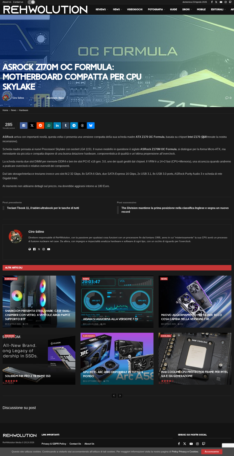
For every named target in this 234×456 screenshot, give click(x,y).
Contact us (18, 2)
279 (26, 324)
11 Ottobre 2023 (93, 381)
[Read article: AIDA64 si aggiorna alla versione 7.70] (117, 302)
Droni (186, 9)
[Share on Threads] (82, 125)
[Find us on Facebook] (212, 2)
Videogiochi (135, 9)
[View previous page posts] (113, 395)
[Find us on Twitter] (216, 2)
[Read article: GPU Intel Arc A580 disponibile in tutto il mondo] (117, 359)
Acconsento (212, 451)
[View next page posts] (120, 395)
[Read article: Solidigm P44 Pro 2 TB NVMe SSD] (39, 359)
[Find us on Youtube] (221, 2)
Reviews (101, 9)
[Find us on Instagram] (226, 2)
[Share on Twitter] (32, 125)
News (116, 9)
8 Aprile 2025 (169, 324)
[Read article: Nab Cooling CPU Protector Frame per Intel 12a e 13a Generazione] (195, 359)
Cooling (166, 336)
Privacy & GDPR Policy (54, 443)
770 (107, 381)
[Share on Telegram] (74, 125)
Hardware (52, 98)
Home (5, 110)
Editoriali (217, 9)
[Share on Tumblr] (65, 125)
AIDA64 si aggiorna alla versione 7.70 (110, 319)
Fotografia (155, 9)
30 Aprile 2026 (14, 324)
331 (181, 324)
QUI (204, 136)
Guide (173, 9)
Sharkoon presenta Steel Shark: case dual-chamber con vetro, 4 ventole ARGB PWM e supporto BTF (38, 315)
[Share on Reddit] (40, 125)
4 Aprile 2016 (36, 98)
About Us (7, 2)
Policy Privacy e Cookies (185, 451)
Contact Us (75, 443)
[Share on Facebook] (23, 125)
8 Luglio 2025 (91, 324)
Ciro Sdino (18, 98)
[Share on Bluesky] (91, 125)
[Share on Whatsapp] (49, 125)
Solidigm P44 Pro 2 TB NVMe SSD (28, 376)
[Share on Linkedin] (57, 125)
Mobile (201, 9)
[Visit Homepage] (45, 9)
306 (104, 324)
